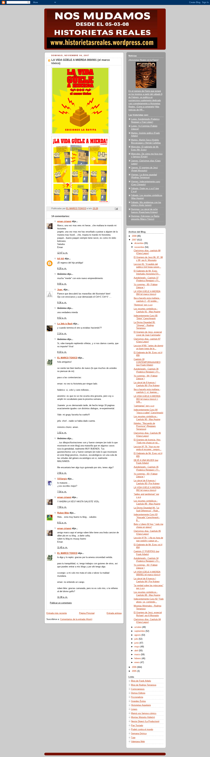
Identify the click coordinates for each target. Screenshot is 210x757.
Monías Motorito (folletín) (143, 717)
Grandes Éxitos (138, 701)
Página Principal (86, 613)
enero (137, 662)
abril (136, 650)
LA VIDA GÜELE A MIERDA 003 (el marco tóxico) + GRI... (147, 399)
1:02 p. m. (62, 433)
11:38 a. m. (62, 597)
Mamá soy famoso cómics (143, 713)
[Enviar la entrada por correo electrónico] (116, 209)
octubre (138, 627)
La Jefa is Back (65, 324)
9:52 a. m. (62, 318)
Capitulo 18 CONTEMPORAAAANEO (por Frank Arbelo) (147, 362)
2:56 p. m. (62, 473)
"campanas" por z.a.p (144, 406)
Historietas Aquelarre (141, 705)
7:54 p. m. (62, 492)
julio (136, 639)
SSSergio (62, 479)
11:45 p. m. (62, 547)
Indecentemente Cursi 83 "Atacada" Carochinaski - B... (147, 517)
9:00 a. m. (62, 284)
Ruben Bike (63, 513)
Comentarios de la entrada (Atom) (76, 619)
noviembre (139, 247)
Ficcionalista (137, 697)
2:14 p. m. (62, 333)
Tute (133, 738)
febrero (138, 658)
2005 (134, 671)
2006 (134, 667)
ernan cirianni (64, 221)
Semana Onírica (139, 733)
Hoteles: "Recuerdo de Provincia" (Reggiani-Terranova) (145, 426)
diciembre (139, 243)
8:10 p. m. (62, 352)
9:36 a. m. (62, 302)
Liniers (134, 709)
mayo (137, 647)
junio (136, 643)
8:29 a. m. (62, 268)
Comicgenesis (138, 689)
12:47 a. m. (62, 253)
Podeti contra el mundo (142, 729)
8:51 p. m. (62, 523)
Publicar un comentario (61, 603)
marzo (137, 654)
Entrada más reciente (56, 613)
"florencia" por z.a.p (143, 305)
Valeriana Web (138, 741)
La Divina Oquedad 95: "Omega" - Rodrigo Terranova (144, 325)
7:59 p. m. (62, 507)
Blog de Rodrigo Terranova (143, 685)
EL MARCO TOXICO (67, 358)
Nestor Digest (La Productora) (145, 721)
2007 (134, 240)
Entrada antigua (114, 613)
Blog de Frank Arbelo (141, 681)
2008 (134, 236)
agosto (137, 635)
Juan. (60, 290)
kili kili (60, 259)
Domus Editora (138, 693)
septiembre (140, 631)
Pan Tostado (137, 725)
